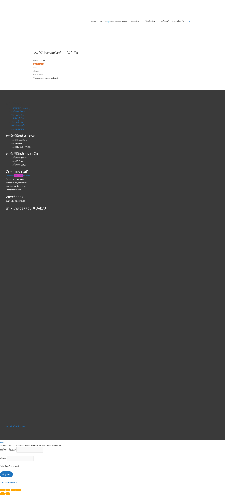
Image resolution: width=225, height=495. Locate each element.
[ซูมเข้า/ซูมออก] (18, 490)
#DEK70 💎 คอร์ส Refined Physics (114, 21)
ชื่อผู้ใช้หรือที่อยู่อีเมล (8, 450)
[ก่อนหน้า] (2, 493)
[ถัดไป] (7, 493)
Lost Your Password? (8, 482)
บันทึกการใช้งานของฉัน (11, 466)
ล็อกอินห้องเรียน (178, 21)
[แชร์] (7, 490)
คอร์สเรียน (135, 21)
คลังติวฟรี (165, 21)
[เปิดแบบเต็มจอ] (13, 490)
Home (93, 21)
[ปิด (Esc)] (2, 490)
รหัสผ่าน (3, 458)
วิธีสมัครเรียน (150, 21)
